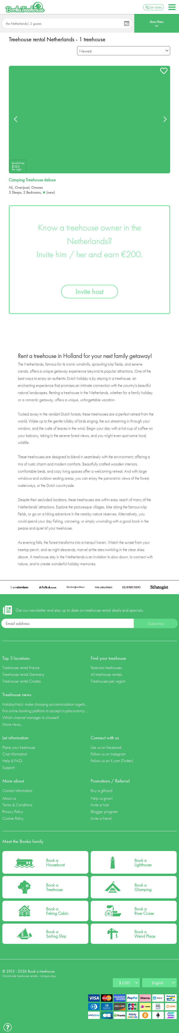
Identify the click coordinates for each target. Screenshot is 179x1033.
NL (11, 187)
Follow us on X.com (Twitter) (112, 760)
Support (8, 767)
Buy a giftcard (101, 790)
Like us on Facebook (106, 747)
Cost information (14, 754)
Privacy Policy (12, 811)
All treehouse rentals (106, 674)
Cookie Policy (13, 818)
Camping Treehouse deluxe (32, 180)
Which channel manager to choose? (30, 717)
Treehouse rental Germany (23, 674)
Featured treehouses (106, 667)
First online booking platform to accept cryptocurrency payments (45, 710)
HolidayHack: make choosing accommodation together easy (45, 704)
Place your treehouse (18, 747)
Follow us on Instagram (108, 754)
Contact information (17, 790)
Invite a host (100, 804)
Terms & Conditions (17, 804)
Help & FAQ (12, 760)
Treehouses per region (108, 681)
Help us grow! (102, 798)
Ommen (37, 187)
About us (9, 798)
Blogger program (104, 811)
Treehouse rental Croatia (21, 681)
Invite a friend (101, 818)
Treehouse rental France (21, 667)
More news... (12, 724)
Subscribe (156, 623)
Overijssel (22, 187)
